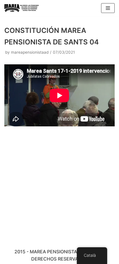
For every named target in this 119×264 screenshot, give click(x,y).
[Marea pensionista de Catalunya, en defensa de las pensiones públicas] (21, 8)
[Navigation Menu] (108, 8)
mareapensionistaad (30, 52)
